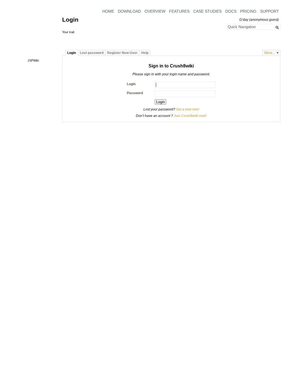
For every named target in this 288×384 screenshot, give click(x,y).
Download (129, 11)
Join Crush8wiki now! (190, 116)
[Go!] (277, 27)
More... (269, 53)
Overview (155, 11)
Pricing (248, 11)
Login (131, 84)
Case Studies (207, 11)
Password (135, 93)
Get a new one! (187, 109)
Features (179, 11)
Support (269, 11)
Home (108, 11)
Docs (231, 11)
